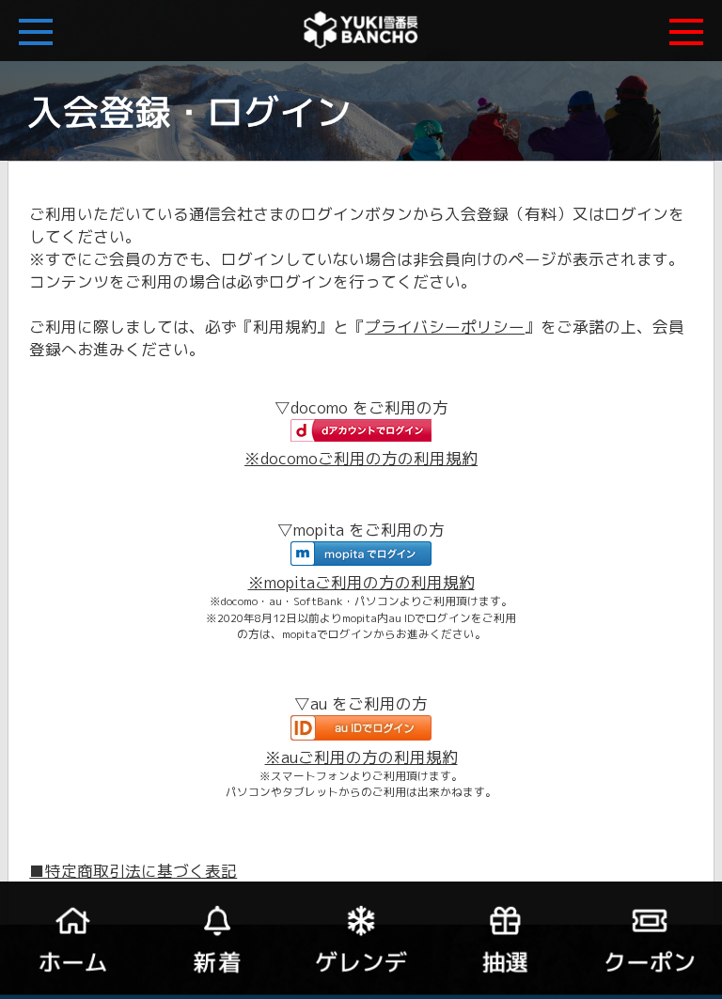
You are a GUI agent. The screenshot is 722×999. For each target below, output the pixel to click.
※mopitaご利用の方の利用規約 (361, 582)
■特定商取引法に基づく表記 (133, 871)
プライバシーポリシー (445, 326)
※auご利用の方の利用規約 (361, 757)
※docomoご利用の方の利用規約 (361, 458)
